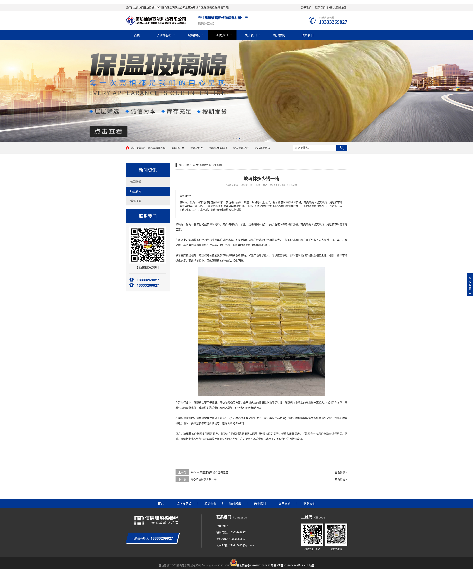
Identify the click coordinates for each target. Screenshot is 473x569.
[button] (233, 138)
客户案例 (279, 35)
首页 (137, 35)
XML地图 (309, 565)
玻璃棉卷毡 (163, 35)
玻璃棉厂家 (177, 148)
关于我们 (306, 7)
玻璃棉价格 (196, 148)
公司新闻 (135, 181)
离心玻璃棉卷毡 (156, 148)
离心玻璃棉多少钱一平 (204, 479)
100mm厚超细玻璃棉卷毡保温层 (209, 472)
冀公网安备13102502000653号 (255, 565)
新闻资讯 (222, 35)
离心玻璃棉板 (262, 148)
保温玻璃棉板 (241, 148)
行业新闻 (135, 191)
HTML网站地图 (337, 7)
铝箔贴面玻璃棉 (218, 148)
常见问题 (135, 201)
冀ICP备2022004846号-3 (288, 565)
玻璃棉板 (194, 35)
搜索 (341, 148)
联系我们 (320, 7)
